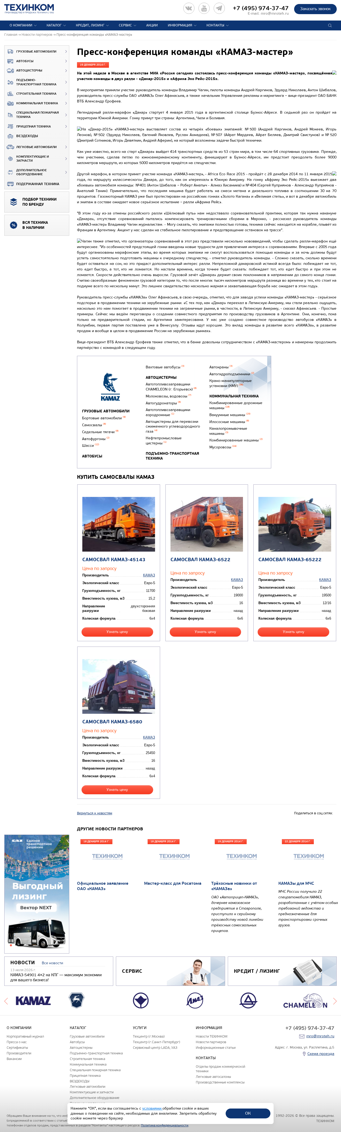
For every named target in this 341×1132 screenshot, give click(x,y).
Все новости (52, 963)
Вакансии (14, 1059)
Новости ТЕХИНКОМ (211, 1036)
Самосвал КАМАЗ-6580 (112, 722)
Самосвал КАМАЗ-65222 (290, 560)
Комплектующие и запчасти (32, 159)
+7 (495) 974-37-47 (261, 8)
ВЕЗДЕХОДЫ (27, 136)
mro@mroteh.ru (275, 13)
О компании (21, 25)
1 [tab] (11, 945)
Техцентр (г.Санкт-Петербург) (156, 1042)
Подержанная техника (37, 184)
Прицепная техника (33, 127)
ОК (248, 1113)
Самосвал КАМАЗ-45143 (113, 560)
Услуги (140, 1028)
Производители (19, 1053)
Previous (6, 1000)
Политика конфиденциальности (164, 1125)
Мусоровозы (223, 447)
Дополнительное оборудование (31, 172)
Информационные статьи (216, 1048)
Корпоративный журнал (25, 1036)
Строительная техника (36, 94)
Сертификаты (17, 1048)
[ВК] (188, 8)
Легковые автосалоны (213, 1077)
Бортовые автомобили (104, 418)
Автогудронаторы (163, 403)
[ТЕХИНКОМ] (34, 9)
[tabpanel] (37, 894)
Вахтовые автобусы (165, 367)
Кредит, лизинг (90, 25)
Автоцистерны (29, 71)
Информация (180, 25)
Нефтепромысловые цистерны (164, 440)
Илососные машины (229, 422)
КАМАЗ (149, 575)
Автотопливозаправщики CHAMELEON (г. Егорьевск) (171, 387)
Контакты (215, 25)
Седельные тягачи (100, 432)
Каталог (54, 25)
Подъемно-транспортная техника (36, 82)
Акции (152, 25)
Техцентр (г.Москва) (149, 1036)
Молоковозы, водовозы (168, 396)
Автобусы (24, 61)
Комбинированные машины (236, 440)
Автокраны (221, 367)
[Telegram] (219, 8)
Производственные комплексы (220, 1082)
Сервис (125, 25)
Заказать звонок (315, 8)
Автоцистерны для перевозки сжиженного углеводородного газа (173, 426)
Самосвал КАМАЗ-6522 (200, 560)
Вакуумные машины (229, 415)
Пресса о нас (17, 1042)
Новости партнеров (211, 1042)
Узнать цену (117, 631)
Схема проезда (320, 1053)
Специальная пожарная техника (37, 115)
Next (335, 1000)
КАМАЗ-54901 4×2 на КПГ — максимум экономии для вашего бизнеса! (56, 977)
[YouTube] (204, 8)
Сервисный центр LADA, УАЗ (155, 1048)
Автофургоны (95, 439)
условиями (152, 1108)
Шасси (90, 445)
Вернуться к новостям (94, 813)
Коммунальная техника (37, 103)
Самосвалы (94, 425)
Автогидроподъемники (231, 374)
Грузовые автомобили (36, 52)
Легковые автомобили (36, 147)
